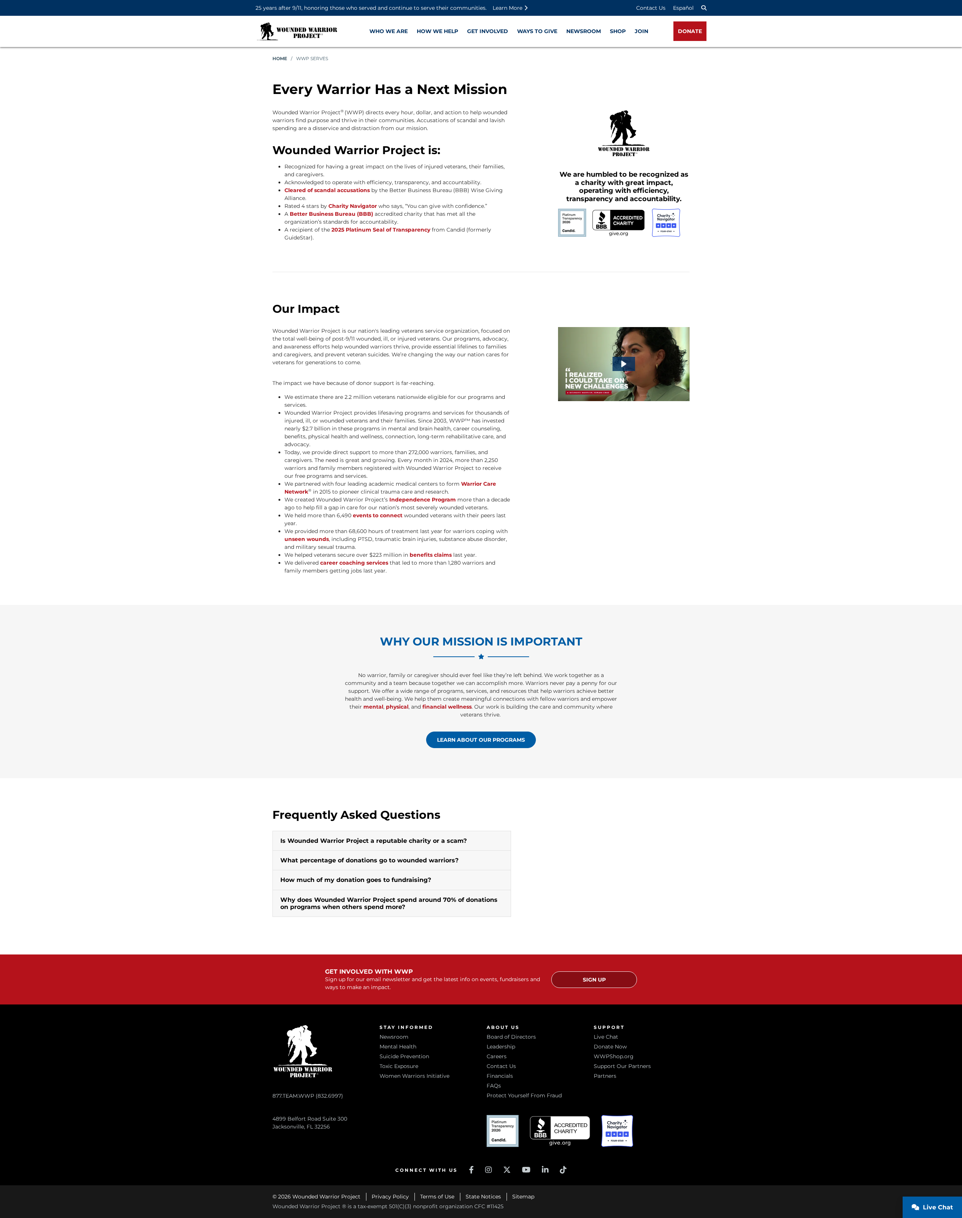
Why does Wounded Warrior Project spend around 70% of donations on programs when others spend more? (389, 903)
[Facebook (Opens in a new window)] (471, 1169)
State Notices (483, 1196)
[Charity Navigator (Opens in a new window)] (617, 1131)
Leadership (501, 1046)
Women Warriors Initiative (414, 1076)
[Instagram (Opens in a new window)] (488, 1169)
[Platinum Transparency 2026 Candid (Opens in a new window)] (503, 1131)
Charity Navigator (352, 206)
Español (683, 8)
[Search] (703, 8)
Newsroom (394, 1036)
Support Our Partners (622, 1066)
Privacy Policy (390, 1196)
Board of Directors (511, 1036)
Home (279, 58)
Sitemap (523, 1196)
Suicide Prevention (404, 1056)
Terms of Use (437, 1196)
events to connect (377, 515)
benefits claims (431, 554)
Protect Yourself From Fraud (524, 1095)
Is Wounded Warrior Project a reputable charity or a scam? (373, 840)
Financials (500, 1076)
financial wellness (447, 706)
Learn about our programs (481, 739)
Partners (605, 1076)
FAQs (494, 1085)
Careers (497, 1056)
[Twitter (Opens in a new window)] (507, 1169)
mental (373, 706)
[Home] (297, 31)
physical (397, 706)
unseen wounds (306, 539)
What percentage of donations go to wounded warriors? (369, 860)
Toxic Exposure (399, 1066)
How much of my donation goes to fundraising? (355, 879)
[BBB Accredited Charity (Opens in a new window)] (560, 1131)
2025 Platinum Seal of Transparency (380, 229)
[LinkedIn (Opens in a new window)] (545, 1169)
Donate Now (610, 1046)
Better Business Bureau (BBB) (331, 214)
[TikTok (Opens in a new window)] (563, 1169)
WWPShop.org (614, 1056)
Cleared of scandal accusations (327, 190)
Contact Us (651, 8)
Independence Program (422, 499)
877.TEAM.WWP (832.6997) (307, 1095)
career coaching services (354, 562)
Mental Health (398, 1046)
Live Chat (606, 1036)
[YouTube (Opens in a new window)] (526, 1169)
